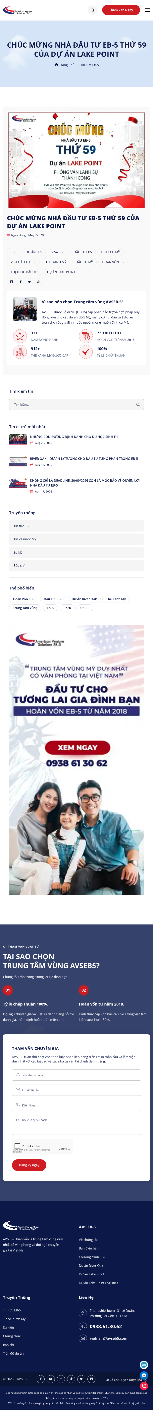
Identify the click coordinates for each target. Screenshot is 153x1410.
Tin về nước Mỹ (25, 539)
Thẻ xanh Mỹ (116, 599)
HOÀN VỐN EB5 (113, 262)
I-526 (67, 608)
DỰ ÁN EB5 (34, 252)
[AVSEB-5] (21, 1225)
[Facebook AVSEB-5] (41, 1379)
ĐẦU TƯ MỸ (84, 262)
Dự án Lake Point (91, 1274)
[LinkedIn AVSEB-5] (91, 1379)
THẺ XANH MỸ (56, 262)
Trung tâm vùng (25, 608)
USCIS (84, 608)
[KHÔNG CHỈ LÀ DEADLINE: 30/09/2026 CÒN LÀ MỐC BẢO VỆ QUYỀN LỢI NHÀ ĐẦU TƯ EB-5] (18, 483)
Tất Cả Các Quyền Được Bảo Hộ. (126, 1380)
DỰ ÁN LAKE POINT (61, 272)
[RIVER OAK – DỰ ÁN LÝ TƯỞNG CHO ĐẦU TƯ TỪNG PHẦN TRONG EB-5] (18, 461)
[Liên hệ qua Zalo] (143, 1364)
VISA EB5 (57, 252)
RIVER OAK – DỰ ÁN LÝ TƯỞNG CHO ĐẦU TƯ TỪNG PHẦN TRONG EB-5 (84, 458)
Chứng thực (12, 1336)
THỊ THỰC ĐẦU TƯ (24, 272)
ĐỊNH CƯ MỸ (110, 252)
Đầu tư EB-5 (53, 599)
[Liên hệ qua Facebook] (143, 1375)
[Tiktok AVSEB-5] (71, 1379)
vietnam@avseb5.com (108, 1338)
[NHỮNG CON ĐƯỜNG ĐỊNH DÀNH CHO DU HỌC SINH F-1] (18, 439)
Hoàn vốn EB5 (23, 599)
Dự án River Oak (84, 599)
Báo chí (19, 565)
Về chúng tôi (88, 1240)
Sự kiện (19, 552)
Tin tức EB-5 (89, 65)
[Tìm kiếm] (138, 404)
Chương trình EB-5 (92, 1257)
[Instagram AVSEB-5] (61, 1379)
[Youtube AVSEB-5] (51, 1379)
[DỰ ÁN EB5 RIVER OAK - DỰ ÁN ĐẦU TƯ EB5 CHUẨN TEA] (76, 760)
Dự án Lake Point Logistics (98, 1283)
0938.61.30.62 (106, 1326)
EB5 (13, 252)
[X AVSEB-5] (81, 1379)
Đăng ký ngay (29, 1165)
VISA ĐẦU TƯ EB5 (23, 262)
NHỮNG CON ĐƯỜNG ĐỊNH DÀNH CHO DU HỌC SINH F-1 (74, 437)
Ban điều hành (90, 1248)
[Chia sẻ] (11, 281)
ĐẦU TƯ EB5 (83, 252)
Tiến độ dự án (13, 1353)
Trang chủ (66, 65)
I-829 (50, 608)
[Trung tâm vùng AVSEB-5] (17, 10)
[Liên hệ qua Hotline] (143, 1385)
